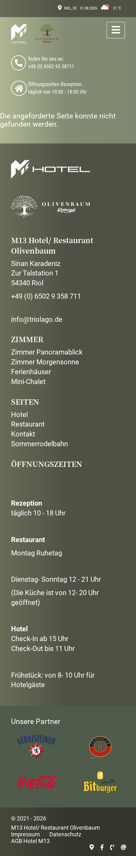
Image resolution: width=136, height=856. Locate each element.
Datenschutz (65, 834)
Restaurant (28, 424)
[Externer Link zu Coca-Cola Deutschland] (36, 782)
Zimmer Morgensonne (45, 362)
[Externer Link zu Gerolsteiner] (36, 747)
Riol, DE (70, 8)
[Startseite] (35, 33)
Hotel (19, 415)
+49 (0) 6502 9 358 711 (46, 296)
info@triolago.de (36, 319)
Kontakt (23, 434)
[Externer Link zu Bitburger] (99, 782)
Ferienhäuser (31, 372)
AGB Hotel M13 (30, 841)
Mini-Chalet (28, 382)
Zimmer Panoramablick (47, 352)
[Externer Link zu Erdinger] (99, 747)
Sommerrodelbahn (39, 444)
